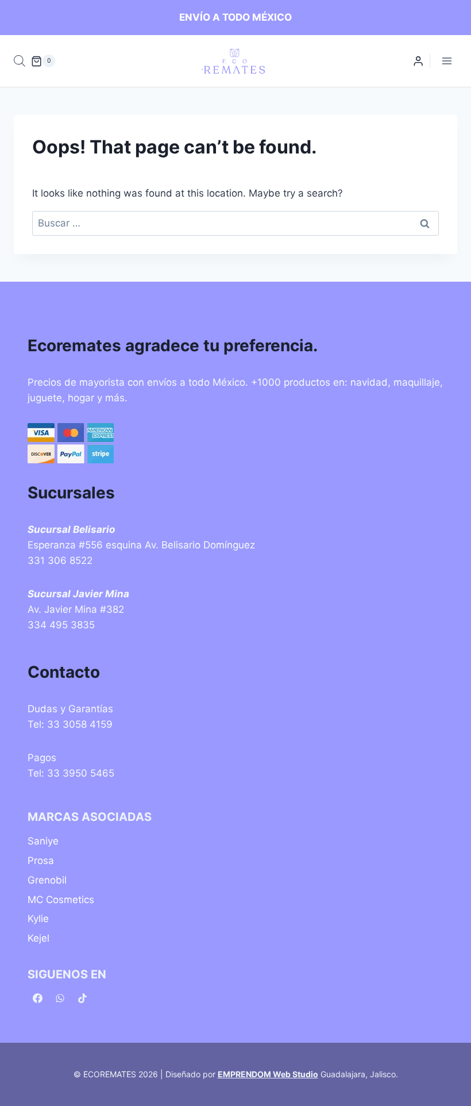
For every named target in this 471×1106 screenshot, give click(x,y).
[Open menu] (446, 61)
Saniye (43, 841)
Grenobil (47, 880)
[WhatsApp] (60, 998)
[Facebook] (37, 998)
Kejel (38, 938)
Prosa (41, 860)
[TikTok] (82, 998)
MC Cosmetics (61, 899)
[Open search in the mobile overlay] (19, 61)
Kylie (38, 918)
